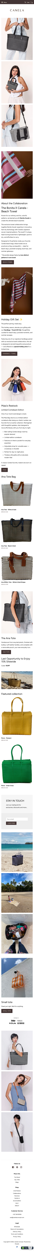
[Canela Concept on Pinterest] (17, 1167)
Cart (28, 2)
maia (4, 470)
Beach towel (7, 262)
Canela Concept (18, 1242)
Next (29, 680)
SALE (17, 1203)
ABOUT (17, 1205)
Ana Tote (6, 652)
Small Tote (7, 1011)
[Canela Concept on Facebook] (13, 1167)
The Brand (17, 1177)
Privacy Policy (17, 1236)
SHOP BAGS (17, 1191)
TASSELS (17, 1198)
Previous (5, 680)
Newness (17, 1196)
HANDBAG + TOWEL (9, 353)
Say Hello (17, 1179)
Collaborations (17, 1193)
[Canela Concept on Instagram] (21, 1167)
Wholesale (17, 1226)
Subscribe (11, 823)
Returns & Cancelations (17, 1229)
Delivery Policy (17, 1231)
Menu (5, 2)
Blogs (17, 1182)
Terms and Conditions (17, 1234)
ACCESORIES (17, 1201)
